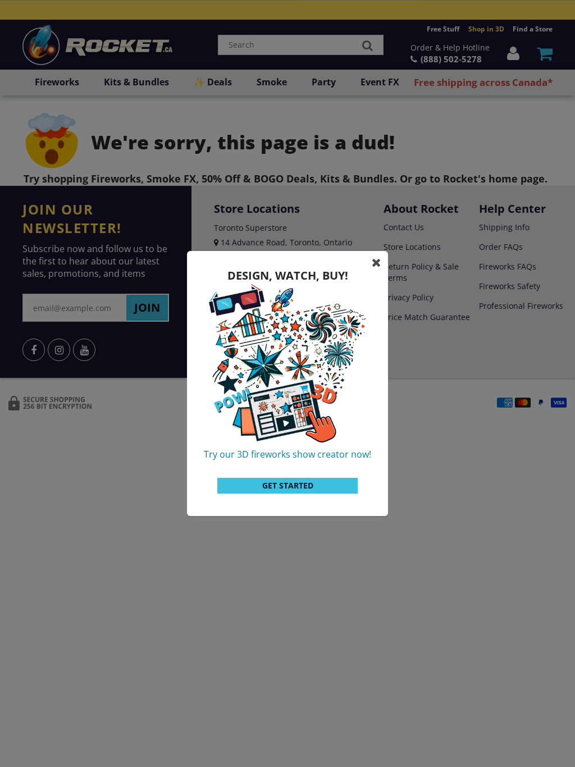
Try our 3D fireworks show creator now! (287, 454)
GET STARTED (287, 485)
